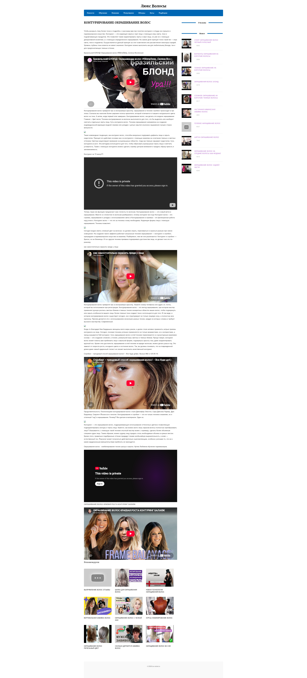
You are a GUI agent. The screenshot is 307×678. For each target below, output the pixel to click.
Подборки (163, 13)
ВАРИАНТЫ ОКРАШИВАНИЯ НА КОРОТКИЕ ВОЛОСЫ (206, 55)
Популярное (129, 13)
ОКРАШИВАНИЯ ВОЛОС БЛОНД (206, 81)
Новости (90, 13)
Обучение (103, 13)
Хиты (152, 13)
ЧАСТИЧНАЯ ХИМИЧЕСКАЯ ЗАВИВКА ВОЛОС (204, 110)
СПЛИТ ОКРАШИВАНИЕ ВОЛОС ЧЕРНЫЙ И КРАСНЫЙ (206, 41)
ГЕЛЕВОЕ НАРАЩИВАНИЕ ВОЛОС (207, 123)
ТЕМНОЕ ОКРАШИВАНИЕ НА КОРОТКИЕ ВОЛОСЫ (205, 69)
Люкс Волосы (153, 6)
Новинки (115, 13)
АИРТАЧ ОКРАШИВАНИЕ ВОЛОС (206, 137)
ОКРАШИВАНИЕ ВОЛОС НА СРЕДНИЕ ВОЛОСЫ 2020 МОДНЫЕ (207, 152)
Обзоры (141, 13)
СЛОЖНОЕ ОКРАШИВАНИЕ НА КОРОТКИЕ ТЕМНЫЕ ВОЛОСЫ (206, 96)
